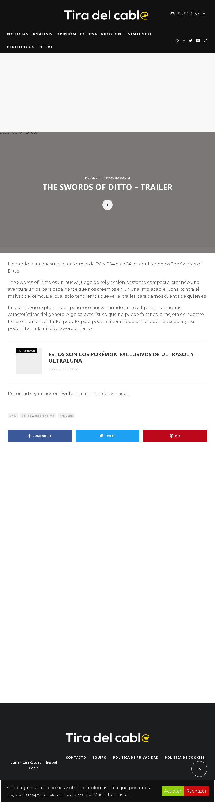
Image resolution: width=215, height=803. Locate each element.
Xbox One (112, 33)
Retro (45, 46)
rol (14, 415)
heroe (14, 321)
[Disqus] (107, 520)
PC (82, 33)
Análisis (43, 33)
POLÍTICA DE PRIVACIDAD (136, 757)
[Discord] (198, 40)
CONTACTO (76, 757)
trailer (67, 415)
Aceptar (172, 791)
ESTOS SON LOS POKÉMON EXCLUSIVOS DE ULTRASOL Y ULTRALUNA (121, 357)
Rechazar (196, 791)
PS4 (93, 33)
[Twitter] (190, 40)
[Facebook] (184, 40)
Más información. (112, 794)
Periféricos (21, 46)
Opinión (66, 33)
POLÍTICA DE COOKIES (185, 757)
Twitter (67, 393)
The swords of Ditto (39, 415)
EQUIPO (100, 757)
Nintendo (139, 33)
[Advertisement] (107, 92)
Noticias (18, 33)
